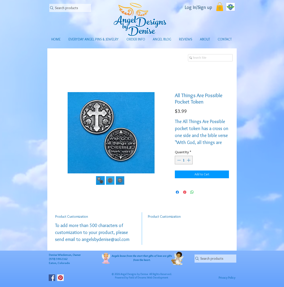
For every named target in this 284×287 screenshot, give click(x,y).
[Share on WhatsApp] (192, 192)
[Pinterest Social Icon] (60, 277)
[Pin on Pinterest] (184, 192)
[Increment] (189, 160)
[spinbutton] (184, 160)
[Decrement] (178, 160)
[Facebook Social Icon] (52, 277)
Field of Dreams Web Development (148, 277)
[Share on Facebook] (177, 192)
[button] (219, 6)
